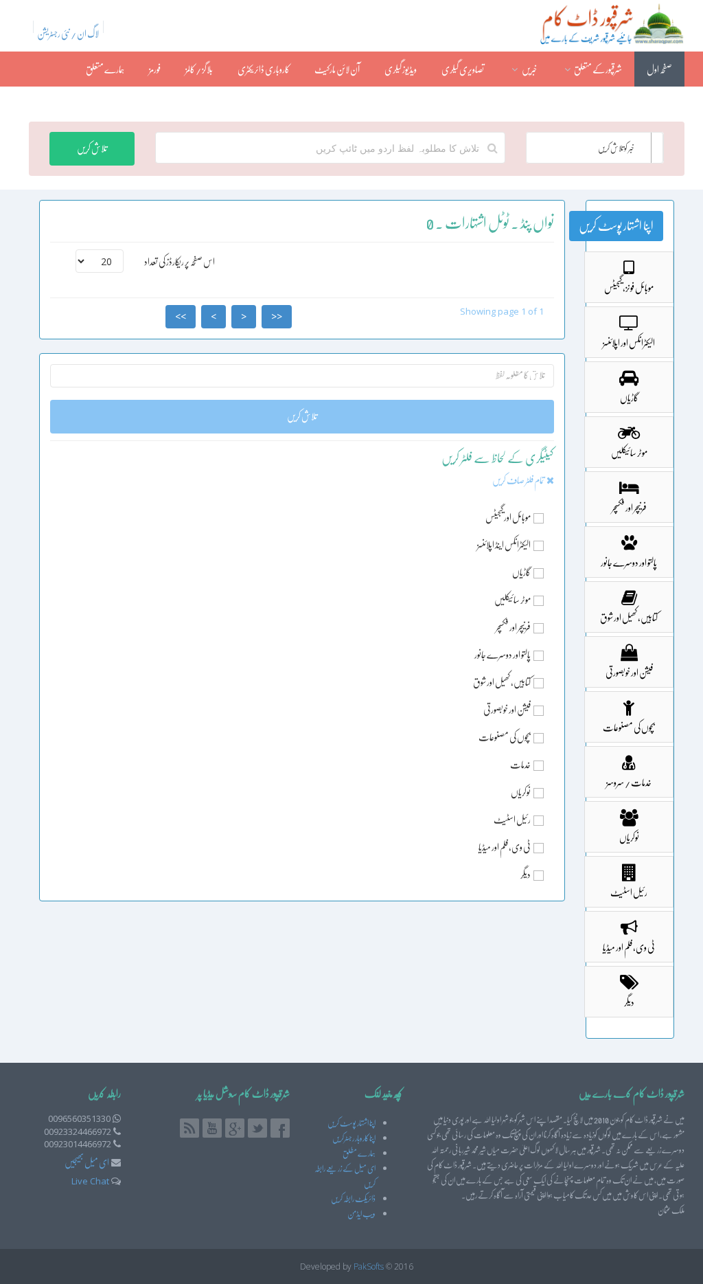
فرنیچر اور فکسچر (513, 627)
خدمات (520, 765)
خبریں (529, 69)
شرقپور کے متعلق (597, 69)
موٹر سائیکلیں (512, 600)
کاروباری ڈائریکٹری (264, 69)
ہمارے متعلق (105, 69)
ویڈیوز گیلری (400, 69)
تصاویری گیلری (462, 69)
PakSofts (369, 1266)
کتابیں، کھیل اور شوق (502, 682)
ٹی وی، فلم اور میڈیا (505, 847)
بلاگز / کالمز (199, 69)
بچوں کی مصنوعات (505, 737)
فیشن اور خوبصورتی (507, 710)
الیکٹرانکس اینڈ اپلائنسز (504, 545)
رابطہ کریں (658, 104)
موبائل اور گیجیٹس (508, 517)
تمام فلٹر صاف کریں (519, 480)
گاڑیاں (521, 572)
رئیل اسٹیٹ (512, 819)
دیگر (525, 874)
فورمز (155, 69)
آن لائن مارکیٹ (337, 69)
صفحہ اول (659, 69)
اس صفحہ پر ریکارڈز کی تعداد (179, 262)
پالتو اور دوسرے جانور (502, 655)
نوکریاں (521, 792)
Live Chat (90, 1181)
